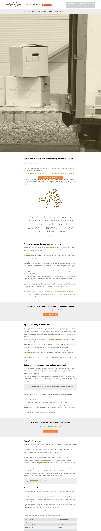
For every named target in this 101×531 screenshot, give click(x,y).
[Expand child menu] (46, 11)
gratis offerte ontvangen (50, 314)
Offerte (50, 11)
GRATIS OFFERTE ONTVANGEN (50, 177)
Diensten (38, 11)
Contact (56, 11)
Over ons (62, 11)
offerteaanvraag (34, 480)
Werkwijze (31, 11)
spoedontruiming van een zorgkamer (64, 291)
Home (25, 11)
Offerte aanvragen (47, 4)
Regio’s (44, 11)
